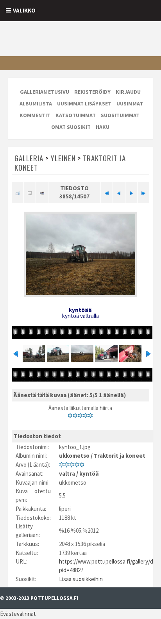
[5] (90, 415)
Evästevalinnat (18, 613)
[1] (70, 415)
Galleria (28, 157)
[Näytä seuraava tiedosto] (131, 192)
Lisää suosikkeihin (81, 579)
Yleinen (63, 157)
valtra (67, 473)
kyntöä (89, 473)
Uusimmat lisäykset (84, 103)
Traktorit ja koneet (119, 455)
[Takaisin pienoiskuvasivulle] (17, 192)
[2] (75, 415)
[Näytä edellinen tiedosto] (119, 192)
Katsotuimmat (75, 115)
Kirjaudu (128, 91)
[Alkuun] (107, 192)
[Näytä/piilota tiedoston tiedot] (30, 192)
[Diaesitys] (42, 192)
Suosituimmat (120, 115)
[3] (80, 415)
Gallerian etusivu (44, 91)
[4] (85, 415)
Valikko (24, 10)
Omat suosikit (71, 126)
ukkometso (74, 455)
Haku (102, 126)
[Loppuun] (143, 192)
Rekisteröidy (92, 91)
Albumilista (36, 103)
